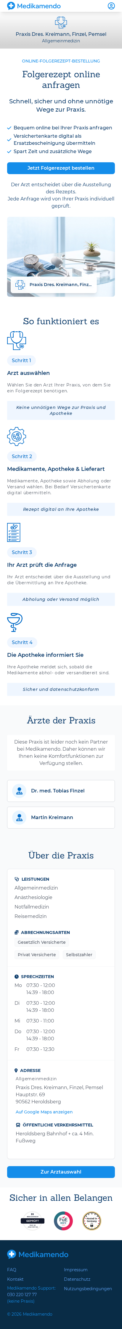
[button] (61, 791)
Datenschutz (77, 1279)
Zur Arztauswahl (61, 1172)
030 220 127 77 (22, 1294)
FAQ (11, 1269)
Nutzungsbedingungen (88, 1288)
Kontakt (15, 1279)
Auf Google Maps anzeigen (44, 1112)
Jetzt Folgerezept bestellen (61, 168)
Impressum (76, 1269)
